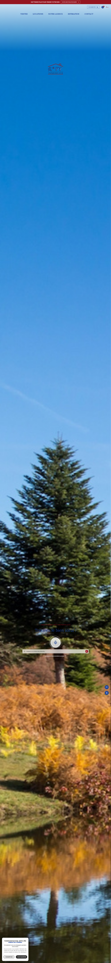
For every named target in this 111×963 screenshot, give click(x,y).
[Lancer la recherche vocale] (55, 642)
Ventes (24, 14)
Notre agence (55, 14)
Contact (89, 14)
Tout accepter (21, 957)
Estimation (73, 14)
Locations (38, 14)
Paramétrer (9, 957)
